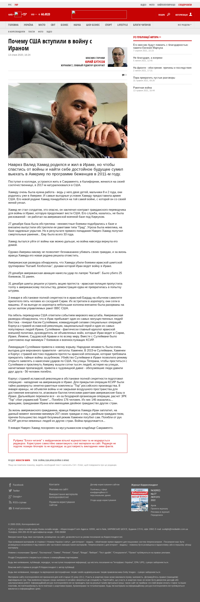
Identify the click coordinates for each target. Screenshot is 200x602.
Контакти (54, 484)
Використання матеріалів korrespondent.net (63, 496)
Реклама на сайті (58, 489)
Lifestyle (122, 25)
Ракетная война (142, 87)
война (41, 460)
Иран (52, 460)
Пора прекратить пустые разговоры (154, 77)
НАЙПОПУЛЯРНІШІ (166, 4)
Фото (40, 31)
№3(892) (155, 490)
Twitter (16, 490)
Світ (53, 25)
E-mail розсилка (21, 508)
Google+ (17, 496)
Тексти (31, 31)
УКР (16, 4)
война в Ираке (62, 460)
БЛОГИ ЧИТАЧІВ (142, 25)
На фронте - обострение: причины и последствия (162, 67)
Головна (13, 25)
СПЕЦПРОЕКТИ (185, 4)
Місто (41, 25)
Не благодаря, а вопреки (147, 57)
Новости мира (23, 460)
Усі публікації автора (145, 37)
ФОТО (151, 4)
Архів (153, 505)
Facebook (18, 485)
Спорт (108, 25)
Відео (49, 31)
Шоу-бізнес (93, 25)
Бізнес (64, 25)
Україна (28, 25)
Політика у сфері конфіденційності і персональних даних (100, 492)
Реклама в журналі (160, 512)
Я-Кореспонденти (16, 31)
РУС (10, 4)
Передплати (157, 515)
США (47, 460)
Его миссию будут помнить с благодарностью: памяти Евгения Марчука (160, 46)
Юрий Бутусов (95, 62)
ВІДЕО (143, 4)
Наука (77, 25)
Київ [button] (10, 14)
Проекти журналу (159, 508)
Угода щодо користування (103, 500)
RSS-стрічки (19, 502)
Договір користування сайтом (105, 484)
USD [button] (33, 14)
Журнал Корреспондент (144, 485)
